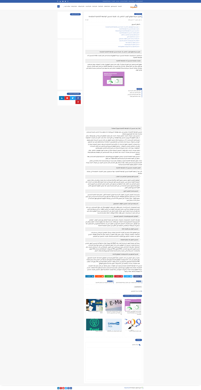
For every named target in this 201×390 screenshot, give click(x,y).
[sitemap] (71, 388)
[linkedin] (60, 1)
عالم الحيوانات (81, 6)
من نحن (117, 1)
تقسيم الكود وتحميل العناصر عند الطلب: (130, 34)
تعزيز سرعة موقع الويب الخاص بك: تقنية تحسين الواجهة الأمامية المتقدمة (122, 27)
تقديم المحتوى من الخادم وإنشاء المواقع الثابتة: (128, 46)
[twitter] (65, 1)
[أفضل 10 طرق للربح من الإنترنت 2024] (94, 305)
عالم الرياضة (74, 6)
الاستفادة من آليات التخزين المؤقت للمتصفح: (129, 38)
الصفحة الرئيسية (139, 1)
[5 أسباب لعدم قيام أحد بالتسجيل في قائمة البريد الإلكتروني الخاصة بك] (113, 305)
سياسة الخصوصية (107, 1)
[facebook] (68, 1)
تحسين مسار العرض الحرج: (133, 36)
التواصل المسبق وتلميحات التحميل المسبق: (129, 40)
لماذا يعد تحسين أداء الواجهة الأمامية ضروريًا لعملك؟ (127, 31)
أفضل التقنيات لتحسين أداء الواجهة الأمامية (129, 32)
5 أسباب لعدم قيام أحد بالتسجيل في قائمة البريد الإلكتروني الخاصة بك (114, 313)
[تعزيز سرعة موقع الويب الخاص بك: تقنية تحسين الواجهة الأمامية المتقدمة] (133, 305)
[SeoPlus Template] (143, 388)
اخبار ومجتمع (114, 6)
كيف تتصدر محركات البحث (135, 331)
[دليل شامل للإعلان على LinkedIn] (113, 324)
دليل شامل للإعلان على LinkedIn (114, 331)
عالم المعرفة (127, 387)
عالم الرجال (94, 6)
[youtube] (63, 1)
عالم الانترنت (88, 6)
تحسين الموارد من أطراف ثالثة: (132, 42)
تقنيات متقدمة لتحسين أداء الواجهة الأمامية (129, 29)
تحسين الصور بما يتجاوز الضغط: (131, 44)
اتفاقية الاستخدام (124, 1)
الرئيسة (120, 6)
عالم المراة (100, 6)
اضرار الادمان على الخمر (135, 92)
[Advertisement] (113, 112)
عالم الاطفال (107, 6)
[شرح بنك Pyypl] (94, 324)
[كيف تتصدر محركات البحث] (133, 324)
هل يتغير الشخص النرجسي (134, 94)
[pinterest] (58, 1)
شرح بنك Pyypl (99, 331)
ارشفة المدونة (132, 1)
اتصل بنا (113, 1)
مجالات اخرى (67, 6)
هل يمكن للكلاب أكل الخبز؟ (134, 90)
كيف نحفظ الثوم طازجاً (135, 96)
